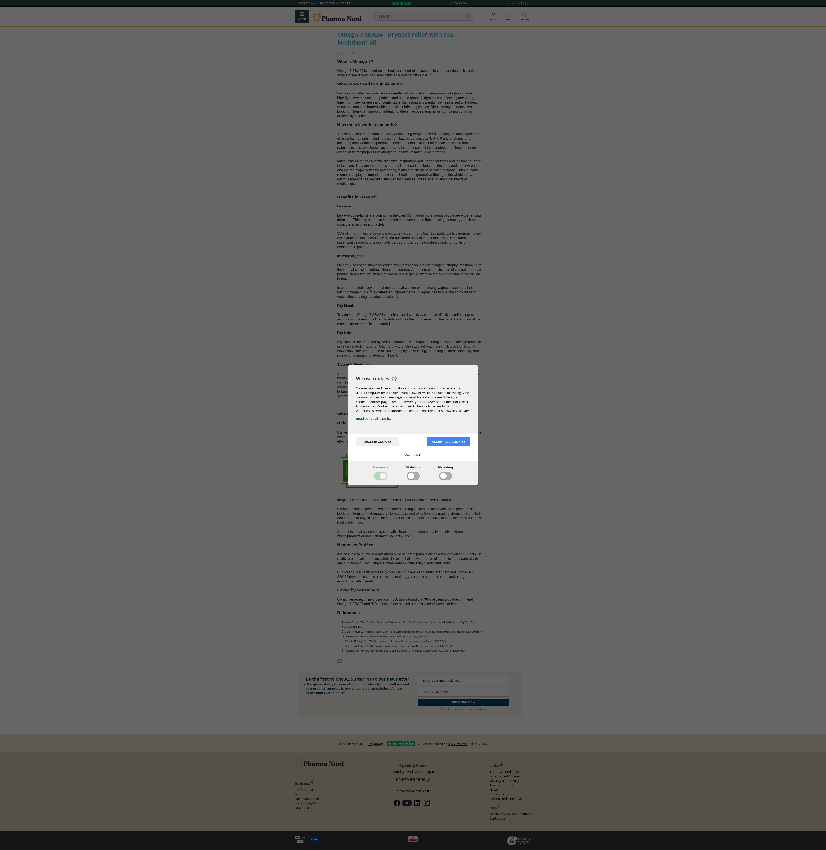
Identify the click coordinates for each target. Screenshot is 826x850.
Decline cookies (377, 441)
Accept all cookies (448, 441)
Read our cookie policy (373, 418)
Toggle (380, 476)
